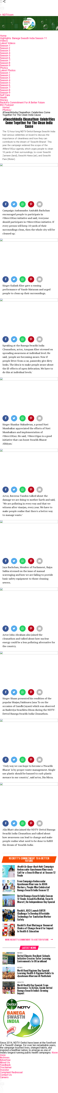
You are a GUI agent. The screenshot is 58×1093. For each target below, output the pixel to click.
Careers (4, 1077)
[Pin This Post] (31, 205)
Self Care (5, 95)
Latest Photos (7, 70)
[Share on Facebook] (5, 205)
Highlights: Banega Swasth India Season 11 (23, 38)
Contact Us (6, 1074)
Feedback (5, 1064)
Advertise (5, 1060)
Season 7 (5, 60)
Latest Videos (7, 43)
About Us (5, 1062)
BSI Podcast (7, 105)
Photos (4, 67)
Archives (4, 1057)
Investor (4, 1069)
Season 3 (5, 50)
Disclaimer (6, 1067)
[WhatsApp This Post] (22, 205)
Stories (4, 100)
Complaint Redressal (11, 1072)
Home (3, 35)
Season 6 (5, 58)
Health (3, 97)
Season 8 (5, 62)
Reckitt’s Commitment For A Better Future (22, 102)
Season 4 (5, 53)
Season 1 (5, 45)
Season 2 (5, 48)
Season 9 (5, 65)
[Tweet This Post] (14, 205)
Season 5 (5, 55)
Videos (4, 40)
